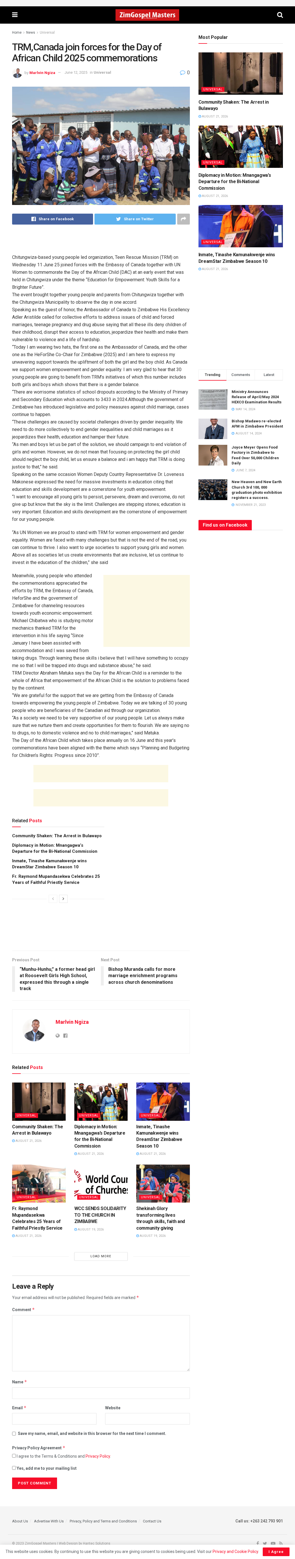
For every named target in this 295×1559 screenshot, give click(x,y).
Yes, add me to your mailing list (46, 1468)
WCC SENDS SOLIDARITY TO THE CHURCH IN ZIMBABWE (100, 1215)
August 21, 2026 (28, 1141)
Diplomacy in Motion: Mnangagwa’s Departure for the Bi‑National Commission (234, 181)
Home (17, 33)
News (30, 33)
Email (19, 1407)
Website (112, 1408)
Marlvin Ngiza (42, 72)
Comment (23, 1309)
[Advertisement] (100, 243)
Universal (47, 33)
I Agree (276, 1551)
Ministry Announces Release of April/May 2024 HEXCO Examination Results (256, 397)
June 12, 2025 (76, 72)
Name (19, 1382)
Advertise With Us (49, 1521)
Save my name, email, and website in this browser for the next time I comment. (92, 1433)
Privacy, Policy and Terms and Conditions (103, 1521)
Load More (100, 1256)
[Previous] (53, 899)
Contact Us (152, 1521)
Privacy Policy (98, 1456)
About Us (20, 1521)
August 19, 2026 (90, 1229)
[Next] (63, 899)
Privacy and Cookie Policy (235, 1551)
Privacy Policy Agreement (38, 1447)
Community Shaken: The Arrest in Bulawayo (57, 835)
